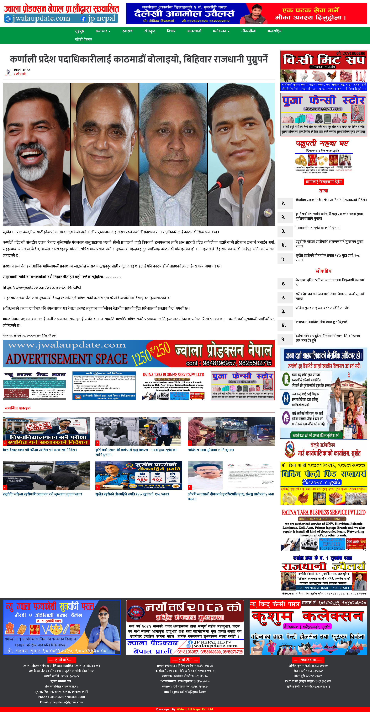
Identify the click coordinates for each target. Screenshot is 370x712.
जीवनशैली (248, 31)
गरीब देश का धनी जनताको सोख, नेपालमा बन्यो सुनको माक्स (330, 296)
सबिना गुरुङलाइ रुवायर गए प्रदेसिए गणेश (322, 308)
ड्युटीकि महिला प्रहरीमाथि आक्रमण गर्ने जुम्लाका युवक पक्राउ (42, 494)
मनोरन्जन (221, 31)
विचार (171, 31)
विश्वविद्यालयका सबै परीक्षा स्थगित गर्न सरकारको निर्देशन (40, 450)
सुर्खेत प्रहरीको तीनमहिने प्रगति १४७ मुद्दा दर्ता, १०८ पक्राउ (132, 494)
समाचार (103, 31)
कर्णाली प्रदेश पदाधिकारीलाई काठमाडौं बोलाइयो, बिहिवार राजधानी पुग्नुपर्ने (139, 59)
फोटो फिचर (83, 39)
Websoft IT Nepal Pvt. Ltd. (195, 709)
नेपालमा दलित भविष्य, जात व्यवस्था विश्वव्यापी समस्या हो (330, 283)
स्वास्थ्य (127, 31)
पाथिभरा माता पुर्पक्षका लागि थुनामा (211, 450)
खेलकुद (149, 31)
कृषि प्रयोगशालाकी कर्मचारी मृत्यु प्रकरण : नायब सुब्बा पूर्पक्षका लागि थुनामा (136, 452)
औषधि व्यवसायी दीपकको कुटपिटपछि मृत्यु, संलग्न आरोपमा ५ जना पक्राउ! (231, 496)
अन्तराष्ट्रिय (274, 31)
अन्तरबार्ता (194, 31)
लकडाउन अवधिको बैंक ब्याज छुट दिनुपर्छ (321, 322)
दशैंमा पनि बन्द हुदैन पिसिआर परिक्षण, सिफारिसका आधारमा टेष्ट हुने (328, 338)
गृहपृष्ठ (79, 31)
